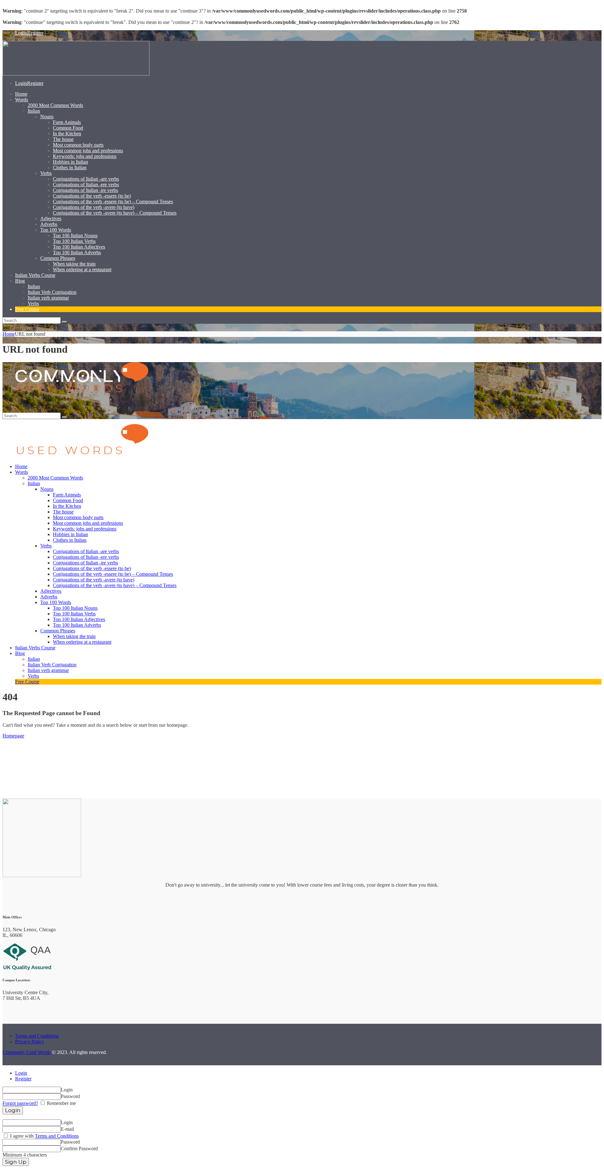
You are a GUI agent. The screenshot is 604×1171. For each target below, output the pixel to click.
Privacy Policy (29, 1041)
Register (23, 1078)
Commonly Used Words (27, 1052)
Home (9, 334)
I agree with (44, 1136)
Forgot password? (20, 1103)
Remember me (61, 1103)
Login (21, 1073)
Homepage (13, 735)
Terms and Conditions (37, 1036)
